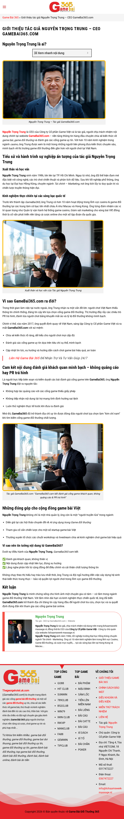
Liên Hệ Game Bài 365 (24, 358)
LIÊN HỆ (103, 717)
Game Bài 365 (10, 17)
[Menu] (4, 7)
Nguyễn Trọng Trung (49, 617)
